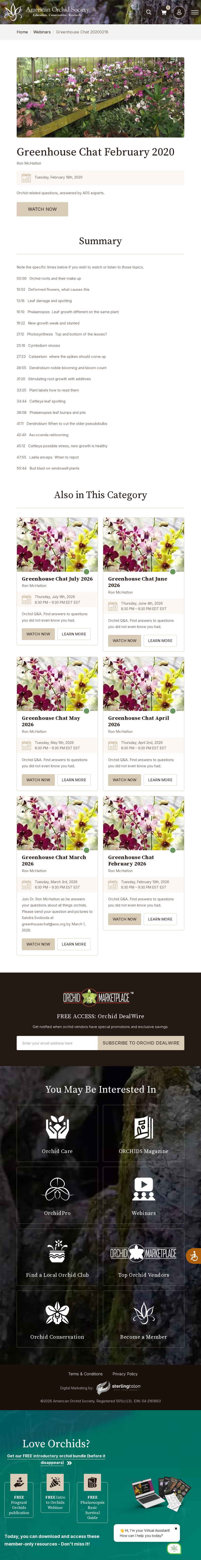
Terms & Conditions (85, 1373)
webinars (42, 31)
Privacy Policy (125, 1373)
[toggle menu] (195, 12)
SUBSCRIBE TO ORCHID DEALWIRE (141, 1042)
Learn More (74, 634)
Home (22, 31)
